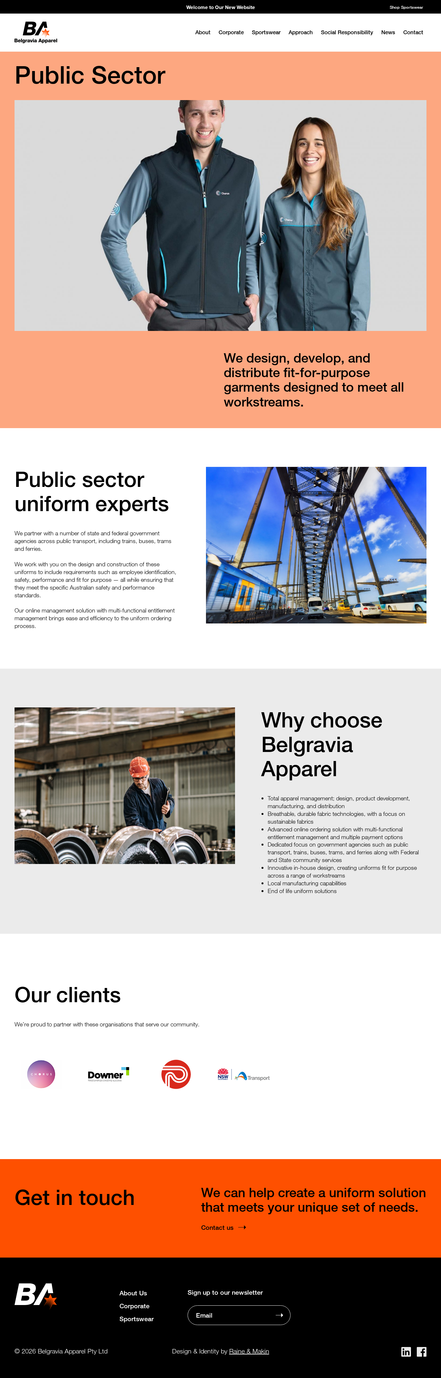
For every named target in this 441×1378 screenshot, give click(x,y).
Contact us (217, 1227)
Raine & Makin (249, 1351)
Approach (301, 32)
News (388, 32)
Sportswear (266, 32)
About (202, 32)
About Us (133, 1293)
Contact (413, 32)
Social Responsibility (347, 32)
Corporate (231, 32)
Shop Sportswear (406, 7)
